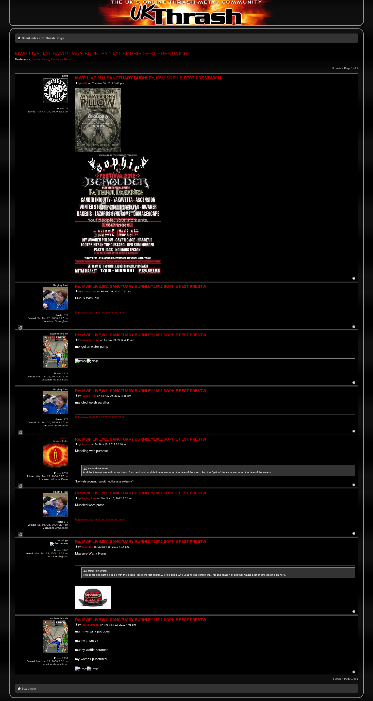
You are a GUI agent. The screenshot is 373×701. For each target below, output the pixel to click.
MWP (84, 83)
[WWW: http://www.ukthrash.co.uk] (20, 486)
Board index (30, 38)
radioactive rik (90, 340)
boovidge (87, 546)
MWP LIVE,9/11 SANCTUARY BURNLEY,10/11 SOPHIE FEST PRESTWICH (101, 53)
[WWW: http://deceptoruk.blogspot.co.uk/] (20, 327)
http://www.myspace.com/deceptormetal (99, 312)
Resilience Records (63, 59)
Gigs (60, 38)
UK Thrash (48, 38)
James (36, 59)
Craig (45, 59)
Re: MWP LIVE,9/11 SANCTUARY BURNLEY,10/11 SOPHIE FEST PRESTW (140, 286)
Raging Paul (88, 291)
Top (353, 278)
